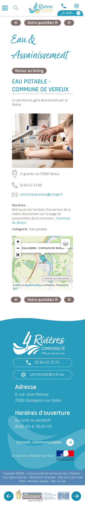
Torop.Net (50, 477)
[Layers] (65, 243)
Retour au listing (29, 70)
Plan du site (58, 481)
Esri (15, 288)
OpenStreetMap (33, 285)
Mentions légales (38, 481)
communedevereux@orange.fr (41, 194)
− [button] (18, 248)
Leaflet (16, 285)
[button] (18, 255)
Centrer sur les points (56, 278)
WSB (22, 481)
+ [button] (18, 241)
